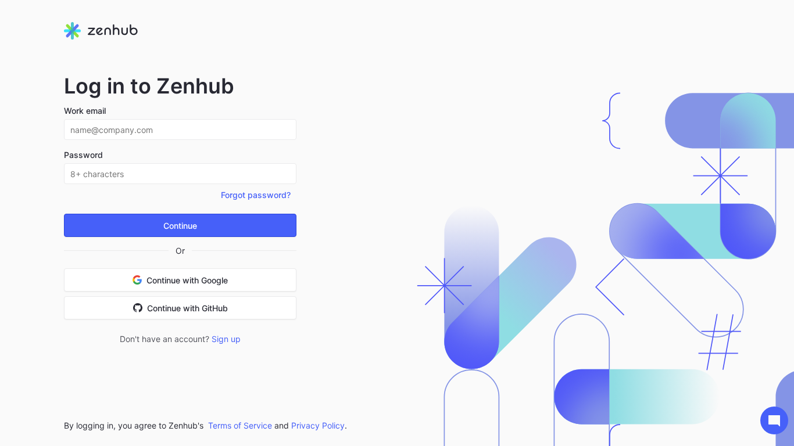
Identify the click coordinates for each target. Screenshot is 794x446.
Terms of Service (240, 425)
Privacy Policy (318, 425)
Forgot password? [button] (256, 195)
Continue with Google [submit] (187, 280)
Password (83, 155)
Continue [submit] (180, 226)
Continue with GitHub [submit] (187, 308)
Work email (85, 111)
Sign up (226, 339)
